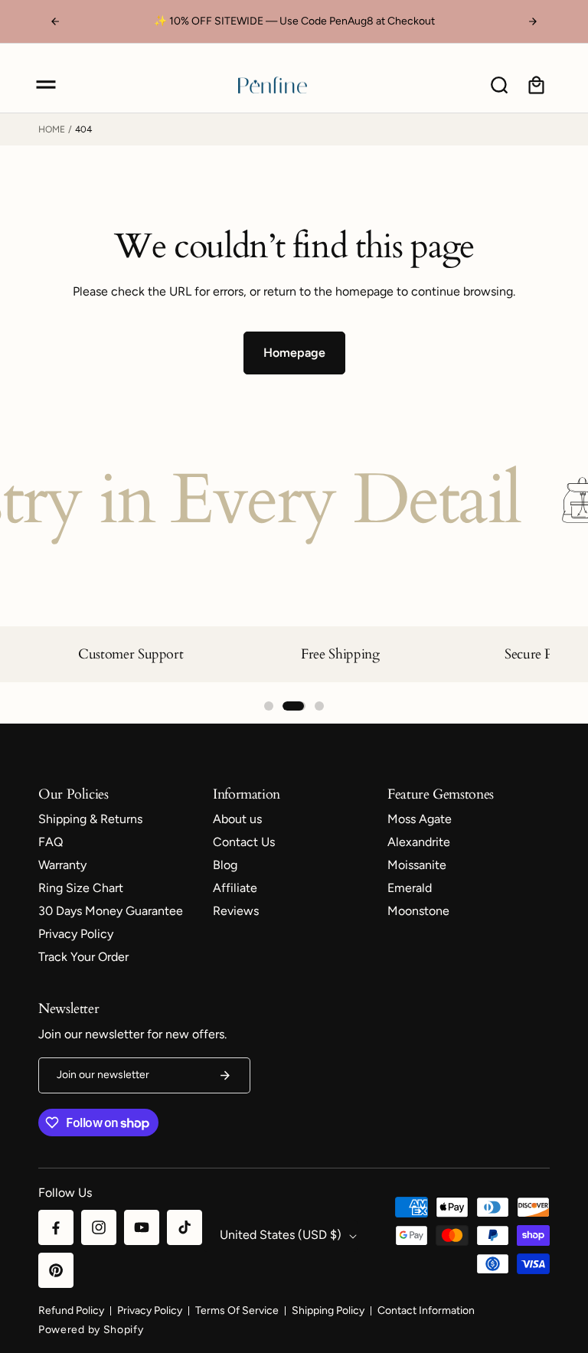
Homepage (294, 352)
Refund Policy (71, 1310)
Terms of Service (237, 1310)
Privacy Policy (149, 1310)
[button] (46, 85)
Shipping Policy (328, 1310)
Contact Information (426, 1310)
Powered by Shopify (91, 1329)
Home (51, 129)
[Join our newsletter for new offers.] (225, 1075)
